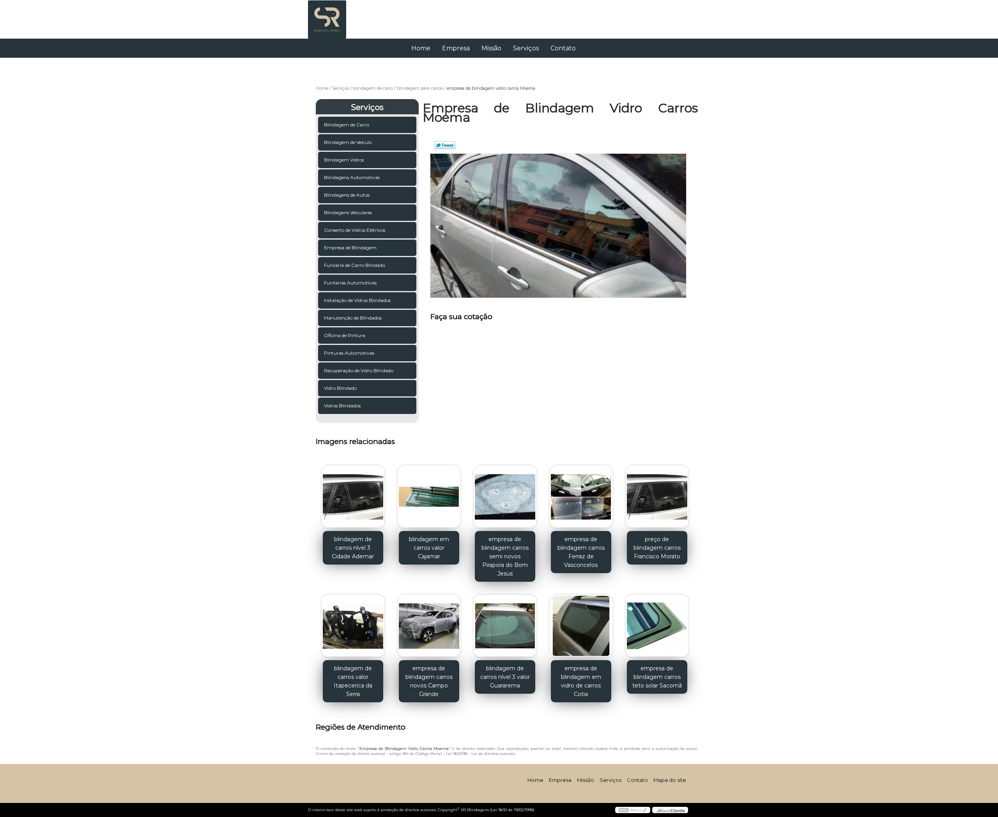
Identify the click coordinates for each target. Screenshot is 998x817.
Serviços (526, 48)
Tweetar (445, 145)
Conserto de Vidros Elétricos (354, 230)
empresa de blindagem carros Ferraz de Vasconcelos (581, 552)
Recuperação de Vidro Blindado (358, 370)
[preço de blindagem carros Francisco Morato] (657, 497)
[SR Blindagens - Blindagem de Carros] (353, 15)
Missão (491, 48)
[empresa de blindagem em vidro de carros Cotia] (581, 626)
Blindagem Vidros (344, 160)
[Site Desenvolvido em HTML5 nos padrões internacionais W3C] (632, 810)
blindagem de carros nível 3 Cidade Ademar (353, 548)
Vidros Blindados (342, 405)
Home (420, 48)
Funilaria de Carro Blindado (354, 265)
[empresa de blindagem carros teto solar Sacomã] (657, 626)
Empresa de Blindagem (350, 247)
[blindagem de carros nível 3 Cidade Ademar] (353, 497)
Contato (563, 48)
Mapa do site (669, 780)
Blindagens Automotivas (352, 177)
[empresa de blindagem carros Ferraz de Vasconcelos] (581, 497)
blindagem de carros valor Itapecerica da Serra (353, 681)
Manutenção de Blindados (353, 318)
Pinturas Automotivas (349, 353)
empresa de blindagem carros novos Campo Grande (429, 681)
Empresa (456, 48)
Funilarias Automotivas (350, 283)
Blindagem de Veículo (348, 142)
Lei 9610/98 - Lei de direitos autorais (480, 753)
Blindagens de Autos (347, 195)
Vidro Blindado (340, 388)
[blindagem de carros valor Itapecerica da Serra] (353, 626)
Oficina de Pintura (344, 335)
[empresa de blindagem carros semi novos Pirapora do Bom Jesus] (505, 497)
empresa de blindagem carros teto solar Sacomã (657, 677)
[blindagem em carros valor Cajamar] (429, 497)
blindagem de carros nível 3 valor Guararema (505, 677)
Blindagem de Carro (346, 125)
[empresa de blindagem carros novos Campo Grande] (429, 626)
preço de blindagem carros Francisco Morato (657, 548)
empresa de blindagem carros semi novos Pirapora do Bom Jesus (505, 556)
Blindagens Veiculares (348, 212)
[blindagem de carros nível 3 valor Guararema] (505, 626)
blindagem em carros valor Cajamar (429, 548)
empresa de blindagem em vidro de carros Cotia (581, 681)
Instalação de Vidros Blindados (357, 300)
